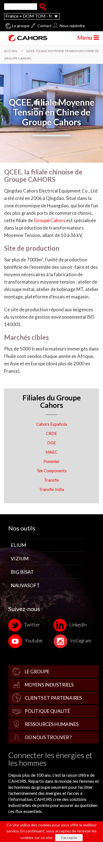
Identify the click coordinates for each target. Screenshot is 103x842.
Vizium (20, 558)
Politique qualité (47, 711)
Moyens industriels (49, 685)
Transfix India (51, 489)
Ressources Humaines (52, 724)
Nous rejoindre (72, 26)
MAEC (51, 452)
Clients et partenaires (53, 698)
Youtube (34, 640)
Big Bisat (22, 572)
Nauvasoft (25, 585)
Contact (44, 26)
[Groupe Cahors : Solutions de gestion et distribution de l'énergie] (25, 38)
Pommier (51, 461)
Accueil (11, 51)
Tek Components (52, 470)
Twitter (32, 624)
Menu (85, 37)
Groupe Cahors (49, 220)
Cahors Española (51, 424)
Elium (18, 545)
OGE (51, 442)
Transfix (51, 479)
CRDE (51, 433)
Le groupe (20, 26)
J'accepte (69, 837)
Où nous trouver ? (48, 737)
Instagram (80, 640)
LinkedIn (78, 624)
